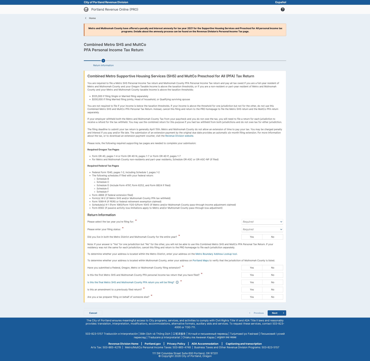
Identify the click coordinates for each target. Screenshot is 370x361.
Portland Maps (201, 260)
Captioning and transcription (244, 343)
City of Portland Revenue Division (106, 2)
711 (193, 327)
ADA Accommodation (205, 343)
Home (90, 18)
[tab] (103, 62)
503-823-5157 (94, 333)
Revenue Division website (179, 135)
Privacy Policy (176, 343)
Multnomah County (111, 28)
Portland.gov (153, 343)
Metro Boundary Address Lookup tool (216, 253)
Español (280, 2)
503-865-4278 (112, 347)
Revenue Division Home (123, 343)
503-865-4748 (182, 347)
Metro (91, 28)
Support (282, 9)
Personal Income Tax (230, 31)
